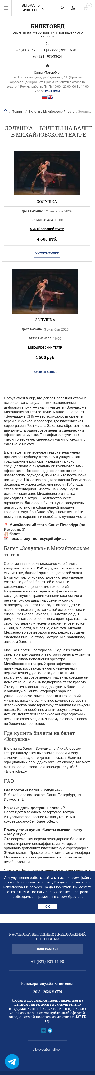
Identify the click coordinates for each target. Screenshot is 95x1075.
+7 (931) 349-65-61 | (31, 50)
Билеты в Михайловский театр (51, 111)
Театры (17, 111)
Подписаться (47, 949)
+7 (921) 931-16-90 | (63, 50)
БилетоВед (48, 26)
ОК (47, 906)
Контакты (52, 91)
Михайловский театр (47, 229)
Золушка (47, 201)
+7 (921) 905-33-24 (47, 56)
